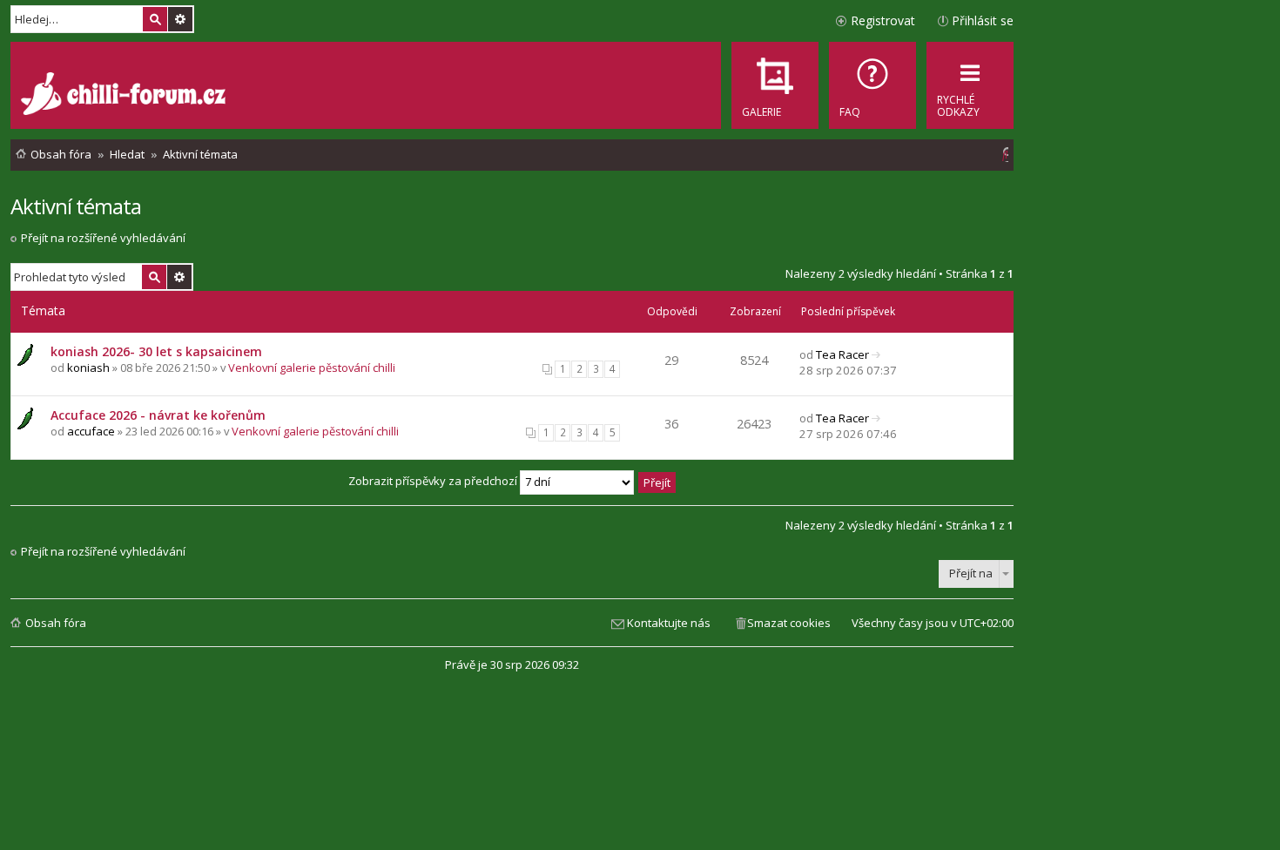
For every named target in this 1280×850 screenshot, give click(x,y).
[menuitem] (872, 85)
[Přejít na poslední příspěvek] (876, 354)
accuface (91, 431)
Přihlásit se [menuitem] (983, 20)
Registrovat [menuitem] (883, 20)
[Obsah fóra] (125, 95)
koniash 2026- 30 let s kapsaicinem (156, 351)
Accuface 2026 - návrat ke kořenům (158, 415)
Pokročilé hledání (180, 19)
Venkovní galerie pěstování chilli (311, 367)
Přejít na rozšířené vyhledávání (103, 238)
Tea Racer (842, 354)
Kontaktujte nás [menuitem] (669, 623)
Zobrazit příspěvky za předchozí (434, 481)
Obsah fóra (55, 623)
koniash (88, 367)
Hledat (155, 19)
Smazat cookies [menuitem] (789, 623)
